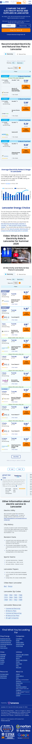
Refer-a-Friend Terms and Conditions (22, 689)
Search (19, 3)
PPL (13, 63)
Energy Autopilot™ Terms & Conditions (22, 692)
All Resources (3, 678)
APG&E (17, 640)
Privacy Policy (19, 683)
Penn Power (19, 663)
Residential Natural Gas (5, 640)
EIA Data (8, 183)
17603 (6, 595)
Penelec (18, 662)
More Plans (16, 456)
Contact (18, 674)
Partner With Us (20, 676)
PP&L (17, 665)
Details (15, 94)
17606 (20, 595)
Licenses (18, 695)
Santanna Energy (20, 644)
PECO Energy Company (21, 660)
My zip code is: (15, 1)
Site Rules (18, 685)
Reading (2, 660)
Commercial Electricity (13, 608)
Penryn (10, 586)
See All (1, 663)
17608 (6, 600)
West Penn (18, 667)
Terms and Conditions (21, 686)
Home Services (3, 648)
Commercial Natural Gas (14, 613)
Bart (5, 586)
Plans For (10, 68)
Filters (15, 71)
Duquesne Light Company (22, 654)
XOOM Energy (19, 646)
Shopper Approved (5, 720)
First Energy (19, 656)
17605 (15, 597)
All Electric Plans (11, 611)
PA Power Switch (4, 674)
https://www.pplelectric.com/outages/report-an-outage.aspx (15, 519)
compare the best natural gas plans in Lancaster (14, 230)
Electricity (19, 63)
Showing (9, 62)
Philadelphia (3, 654)
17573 (6, 597)
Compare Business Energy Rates (16, 34)
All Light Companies (12, 618)
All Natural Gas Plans (12, 615)
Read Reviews (3, 676)
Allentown (2, 658)
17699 (20, 600)
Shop (15, 30)
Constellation (19, 638)
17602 (11, 595)
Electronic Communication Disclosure (22, 680)
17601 (15, 595)
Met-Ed (17, 658)
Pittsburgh (2, 656)
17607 (20, 597)
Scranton (2, 662)
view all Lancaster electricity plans (19, 229)
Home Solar (3, 646)
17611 (11, 600)
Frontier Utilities (20, 642)
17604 (11, 597)
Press (17, 678)
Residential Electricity (5, 638)
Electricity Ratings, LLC (7, 713)
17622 (15, 600)
